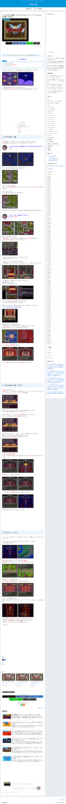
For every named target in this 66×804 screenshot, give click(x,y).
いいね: (20, 130)
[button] (36, 43)
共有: (19, 129)
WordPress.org (50, 357)
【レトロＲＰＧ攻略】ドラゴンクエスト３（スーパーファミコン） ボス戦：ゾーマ (8, 682)
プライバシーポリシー (62, 800)
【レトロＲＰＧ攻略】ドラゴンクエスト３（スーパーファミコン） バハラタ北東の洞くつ (36, 682)
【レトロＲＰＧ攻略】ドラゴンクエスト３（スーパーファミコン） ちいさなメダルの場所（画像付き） (55, 373)
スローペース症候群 (53, 155)
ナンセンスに (51, 157)
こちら (37, 55)
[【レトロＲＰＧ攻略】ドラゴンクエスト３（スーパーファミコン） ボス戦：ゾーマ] (8, 677)
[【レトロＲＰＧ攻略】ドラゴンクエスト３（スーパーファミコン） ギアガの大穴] (22, 677)
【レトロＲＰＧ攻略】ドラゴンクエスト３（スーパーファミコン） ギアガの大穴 (22, 682)
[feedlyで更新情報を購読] (22, 705)
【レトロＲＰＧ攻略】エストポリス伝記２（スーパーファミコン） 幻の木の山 (55, 77)
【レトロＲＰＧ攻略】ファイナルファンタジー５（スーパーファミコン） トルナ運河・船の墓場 (55, 81)
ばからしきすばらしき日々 (54, 158)
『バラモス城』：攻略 (21, 124)
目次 (21, 122)
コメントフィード (50, 355)
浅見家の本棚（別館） (53, 160)
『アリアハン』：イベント (22, 127)
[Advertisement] (22, 50)
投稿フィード (49, 352)
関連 (19, 132)
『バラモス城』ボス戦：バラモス (23, 126)
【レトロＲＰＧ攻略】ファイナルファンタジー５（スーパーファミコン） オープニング (55, 89)
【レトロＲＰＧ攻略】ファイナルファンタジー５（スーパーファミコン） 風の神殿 (55, 85)
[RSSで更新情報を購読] (24, 705)
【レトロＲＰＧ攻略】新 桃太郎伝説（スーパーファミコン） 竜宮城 (55, 92)
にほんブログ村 (50, 168)
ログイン (49, 350)
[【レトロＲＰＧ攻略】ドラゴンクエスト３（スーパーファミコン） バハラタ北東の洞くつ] (36, 677)
